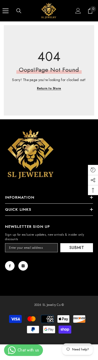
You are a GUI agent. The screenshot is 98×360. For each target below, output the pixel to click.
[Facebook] (10, 266)
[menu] (6, 11)
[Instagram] (23, 266)
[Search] (19, 11)
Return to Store (49, 88)
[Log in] (78, 11)
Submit (76, 247)
